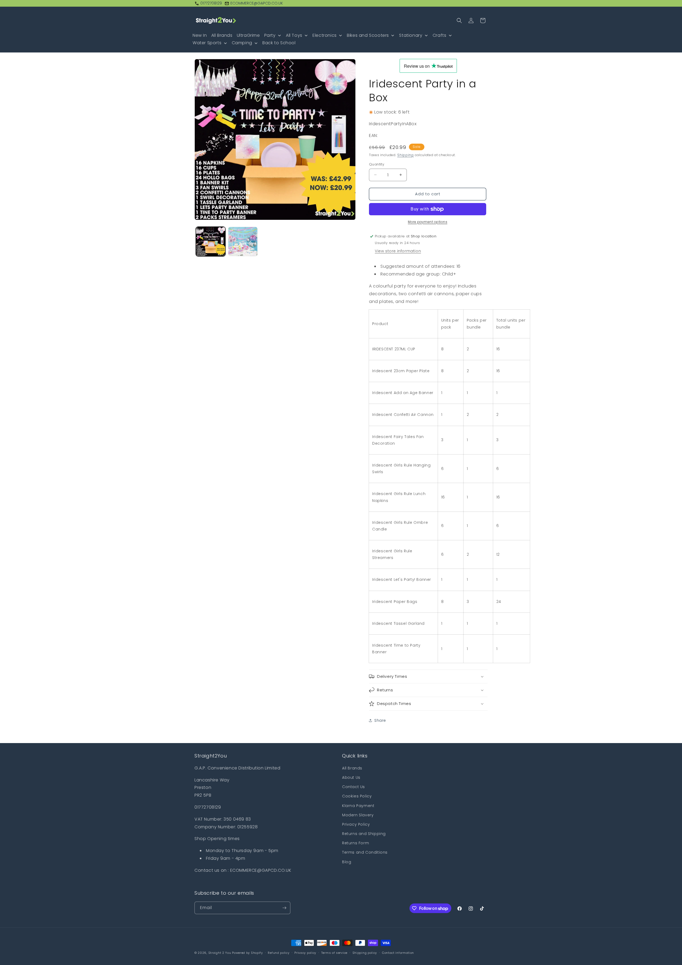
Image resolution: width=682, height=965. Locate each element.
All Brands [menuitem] (222, 35)
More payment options (427, 222)
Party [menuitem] (270, 35)
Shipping (405, 155)
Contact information (398, 953)
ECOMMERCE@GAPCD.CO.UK (256, 3)
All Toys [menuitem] (294, 35)
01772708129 (211, 3)
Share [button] (380, 720)
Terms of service (334, 953)
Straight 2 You (219, 953)
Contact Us (353, 786)
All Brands (352, 768)
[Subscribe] (284, 908)
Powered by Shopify (247, 953)
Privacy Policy (356, 824)
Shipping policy (364, 953)
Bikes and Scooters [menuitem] (368, 35)
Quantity (376, 164)
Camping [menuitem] (242, 43)
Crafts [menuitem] (439, 35)
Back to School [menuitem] (278, 43)
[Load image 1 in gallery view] (210, 241)
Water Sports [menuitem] (207, 43)
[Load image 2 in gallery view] (243, 241)
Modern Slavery (358, 815)
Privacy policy (305, 953)
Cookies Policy (357, 796)
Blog (346, 862)
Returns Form (355, 843)
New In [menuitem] (200, 35)
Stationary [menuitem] (410, 35)
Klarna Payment (358, 805)
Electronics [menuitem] (324, 35)
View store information (398, 251)
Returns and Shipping (364, 833)
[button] (459, 20)
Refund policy (278, 953)
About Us (351, 777)
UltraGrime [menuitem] (248, 35)
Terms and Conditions (365, 852)
